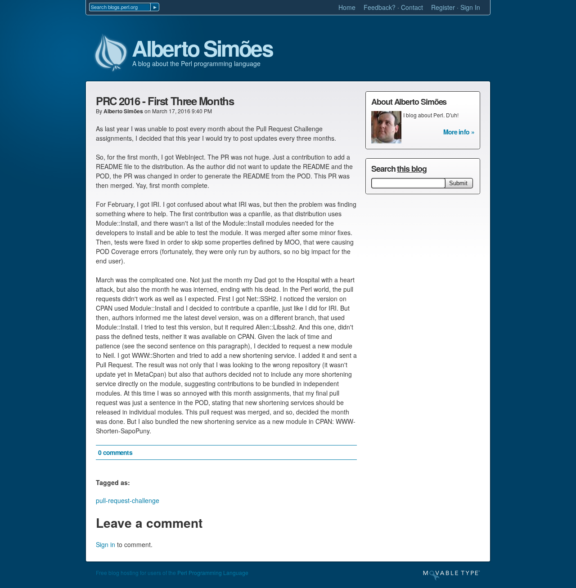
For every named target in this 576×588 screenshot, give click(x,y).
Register (443, 7)
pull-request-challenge (127, 500)
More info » (458, 131)
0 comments (115, 452)
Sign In (470, 7)
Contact (412, 7)
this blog (411, 168)
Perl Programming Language (212, 572)
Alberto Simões (202, 48)
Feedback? (380, 7)
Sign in (105, 544)
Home (347, 7)
